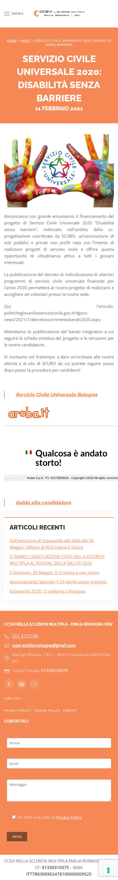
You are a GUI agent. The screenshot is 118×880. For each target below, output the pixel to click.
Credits (70, 710)
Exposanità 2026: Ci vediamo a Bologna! (48, 591)
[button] (14, 14)
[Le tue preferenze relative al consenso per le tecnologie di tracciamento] (108, 870)
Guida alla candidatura (43, 502)
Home (12, 40)
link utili (12, 698)
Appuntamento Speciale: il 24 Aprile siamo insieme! (58, 581)
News (25, 40)
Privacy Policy (17, 710)
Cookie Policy (47, 710)
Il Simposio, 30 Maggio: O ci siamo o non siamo (54, 572)
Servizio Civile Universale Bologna (56, 394)
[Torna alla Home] (59, 14)
